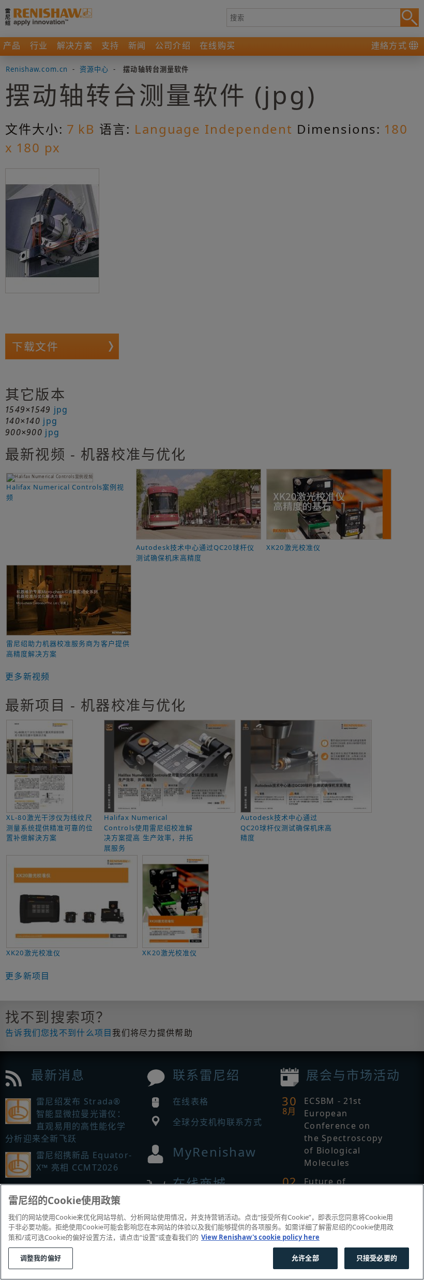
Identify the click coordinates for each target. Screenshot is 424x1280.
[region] (212, 1232)
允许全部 (305, 1257)
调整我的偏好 (40, 1257)
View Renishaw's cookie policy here (260, 1237)
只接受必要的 (376, 1257)
